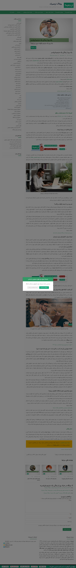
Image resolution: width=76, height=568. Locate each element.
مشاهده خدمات (44, 287)
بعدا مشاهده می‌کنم (33, 287)
